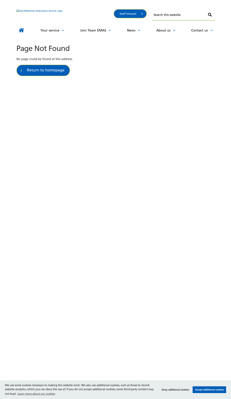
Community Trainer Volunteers (116, 23)
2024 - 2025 (56, 3)
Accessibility (159, 3)
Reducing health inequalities (54, 23)
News (131, 30)
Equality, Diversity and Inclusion (114, 3)
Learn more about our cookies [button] (36, 393)
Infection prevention (104, 20)
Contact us (199, 30)
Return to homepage (46, 70)
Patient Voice (104, 7)
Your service (49, 30)
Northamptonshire (47, 23)
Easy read (95, 22)
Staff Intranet (128, 13)
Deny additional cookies (174, 389)
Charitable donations (44, 22)
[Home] (21, 30)
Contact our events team (112, 6)
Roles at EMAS (39, 7)
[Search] (210, 14)
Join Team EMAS (93, 30)
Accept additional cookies (208, 389)
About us (163, 30)
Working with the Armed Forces (174, 7)
